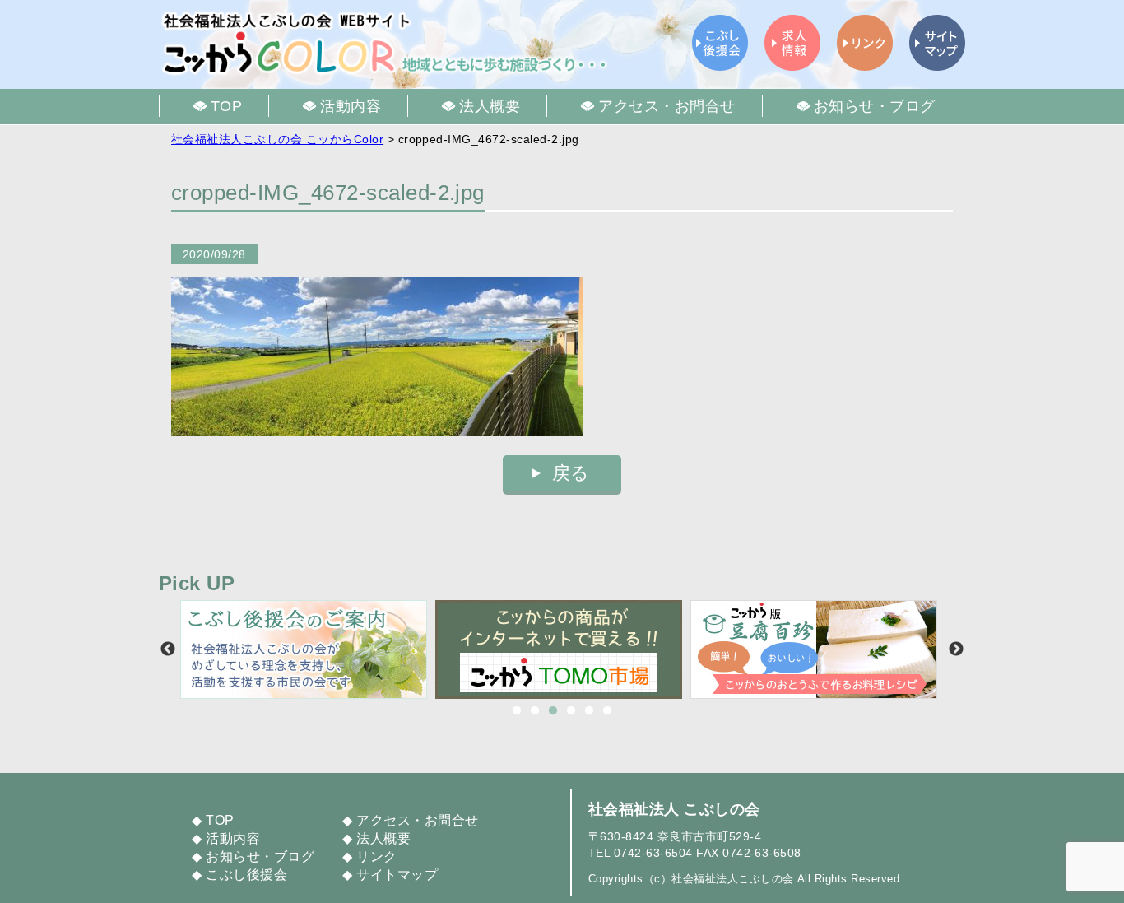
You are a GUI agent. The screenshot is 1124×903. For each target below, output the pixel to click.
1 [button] (517, 711)
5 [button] (589, 711)
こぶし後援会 (246, 875)
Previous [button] (168, 649)
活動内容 (233, 838)
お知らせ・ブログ (260, 856)
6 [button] (607, 711)
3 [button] (553, 711)
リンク (376, 856)
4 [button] (571, 711)
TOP (220, 820)
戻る (571, 473)
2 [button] (535, 711)
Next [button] (956, 649)
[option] (307, 649)
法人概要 (383, 838)
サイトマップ (397, 875)
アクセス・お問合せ (417, 820)
